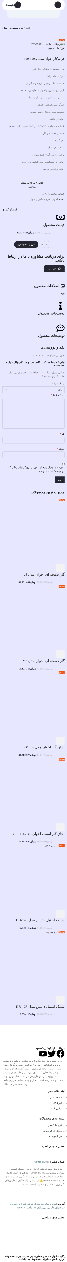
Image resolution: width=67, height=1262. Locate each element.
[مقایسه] (43, 568)
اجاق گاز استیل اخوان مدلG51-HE (39, 834)
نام (62, 433)
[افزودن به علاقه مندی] (34, 568)
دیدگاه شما (58, 395)
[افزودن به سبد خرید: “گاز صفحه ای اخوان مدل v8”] (60, 568)
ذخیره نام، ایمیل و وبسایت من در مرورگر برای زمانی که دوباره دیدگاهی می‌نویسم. (36, 469)
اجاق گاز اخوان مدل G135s (44, 747)
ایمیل (61, 448)
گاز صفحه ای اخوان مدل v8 (44, 574)
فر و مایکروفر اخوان (12, 28)
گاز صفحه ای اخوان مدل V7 (44, 661)
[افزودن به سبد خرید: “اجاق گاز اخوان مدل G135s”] (60, 741)
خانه (28, 28)
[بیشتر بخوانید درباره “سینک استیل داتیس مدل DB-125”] (60, 1000)
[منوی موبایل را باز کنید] (58, 5)
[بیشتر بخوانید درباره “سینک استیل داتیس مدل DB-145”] (60, 914)
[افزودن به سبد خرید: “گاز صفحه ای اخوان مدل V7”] (60, 654)
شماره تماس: (49, 1161)
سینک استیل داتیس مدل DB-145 (40, 920)
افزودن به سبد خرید (26, 244)
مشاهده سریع (52, 568)
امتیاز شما (58, 383)
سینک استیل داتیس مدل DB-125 (40, 1007)
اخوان (55, 199)
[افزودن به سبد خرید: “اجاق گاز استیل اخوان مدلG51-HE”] (60, 827)
